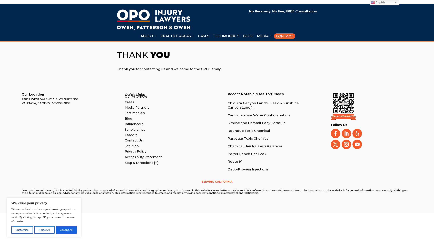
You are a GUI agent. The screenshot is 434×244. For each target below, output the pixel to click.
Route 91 (235, 162)
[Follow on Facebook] (335, 133)
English (380, 2)
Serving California (217, 182)
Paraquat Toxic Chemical (249, 138)
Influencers (134, 124)
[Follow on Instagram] (346, 144)
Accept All (66, 229)
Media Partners (137, 107)
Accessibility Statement (143, 157)
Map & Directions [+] (141, 163)
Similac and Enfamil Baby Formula (257, 123)
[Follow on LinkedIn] (346, 133)
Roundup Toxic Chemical (249, 131)
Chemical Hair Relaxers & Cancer (255, 146)
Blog (248, 36)
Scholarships (135, 129)
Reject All (44, 229)
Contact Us (134, 140)
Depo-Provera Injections (248, 169)
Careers (131, 135)
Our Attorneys (136, 96)
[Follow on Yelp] (357, 133)
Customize (22, 229)
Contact (284, 36)
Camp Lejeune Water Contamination (259, 115)
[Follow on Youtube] (357, 144)
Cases (203, 36)
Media (263, 36)
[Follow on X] (335, 144)
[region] (44, 217)
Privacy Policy (135, 151)
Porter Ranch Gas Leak (247, 154)
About (147, 36)
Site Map (132, 146)
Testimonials (226, 36)
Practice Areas (176, 36)
